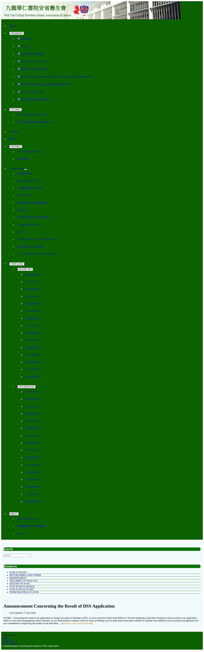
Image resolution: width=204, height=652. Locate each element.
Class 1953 (32, 274)
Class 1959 (32, 303)
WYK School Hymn (21, 589)
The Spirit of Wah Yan (23, 581)
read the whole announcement (77, 623)
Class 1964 (32, 340)
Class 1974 (32, 421)
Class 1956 (32, 289)
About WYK (25, 173)
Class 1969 (32, 376)
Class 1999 (32, 487)
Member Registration (32, 526)
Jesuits (22, 210)
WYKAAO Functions (30, 246)
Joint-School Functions (33, 217)
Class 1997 (32, 479)
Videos (13, 131)
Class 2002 (32, 501)
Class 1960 (32, 311)
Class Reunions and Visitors (37, 254)
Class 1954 (32, 281)
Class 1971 (32, 399)
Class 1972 (32, 406)
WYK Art (23, 159)
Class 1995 (32, 472)
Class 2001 (32, 494)
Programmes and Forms (25, 575)
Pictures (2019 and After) (34, 122)
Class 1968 (32, 369)
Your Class (17, 264)
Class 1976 (32, 435)
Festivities (25, 195)
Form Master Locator (24, 592)
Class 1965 (32, 347)
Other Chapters (28, 224)
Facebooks (17, 33)
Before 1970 (25, 269)
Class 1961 (32, 318)
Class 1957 (32, 296)
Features (16, 146)
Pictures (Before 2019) (32, 114)
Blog (12, 139)
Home (13, 25)
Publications (18, 572)
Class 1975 (32, 428)
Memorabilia (18, 578)
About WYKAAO (28, 181)
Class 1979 (32, 450)
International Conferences (36, 239)
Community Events (30, 188)
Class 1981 (32, 457)
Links (21, 533)
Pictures (15, 109)
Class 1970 (32, 392)
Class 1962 (32, 325)
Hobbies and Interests (32, 203)
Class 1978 (32, 443)
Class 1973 (32, 413)
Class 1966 (32, 355)
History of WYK (19, 583)
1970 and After (26, 387)
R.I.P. (20, 232)
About (14, 514)
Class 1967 (32, 362)
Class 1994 (32, 465)
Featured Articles (30, 151)
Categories (16, 168)
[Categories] (25, 169)
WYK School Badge (22, 586)
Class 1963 (32, 333)
